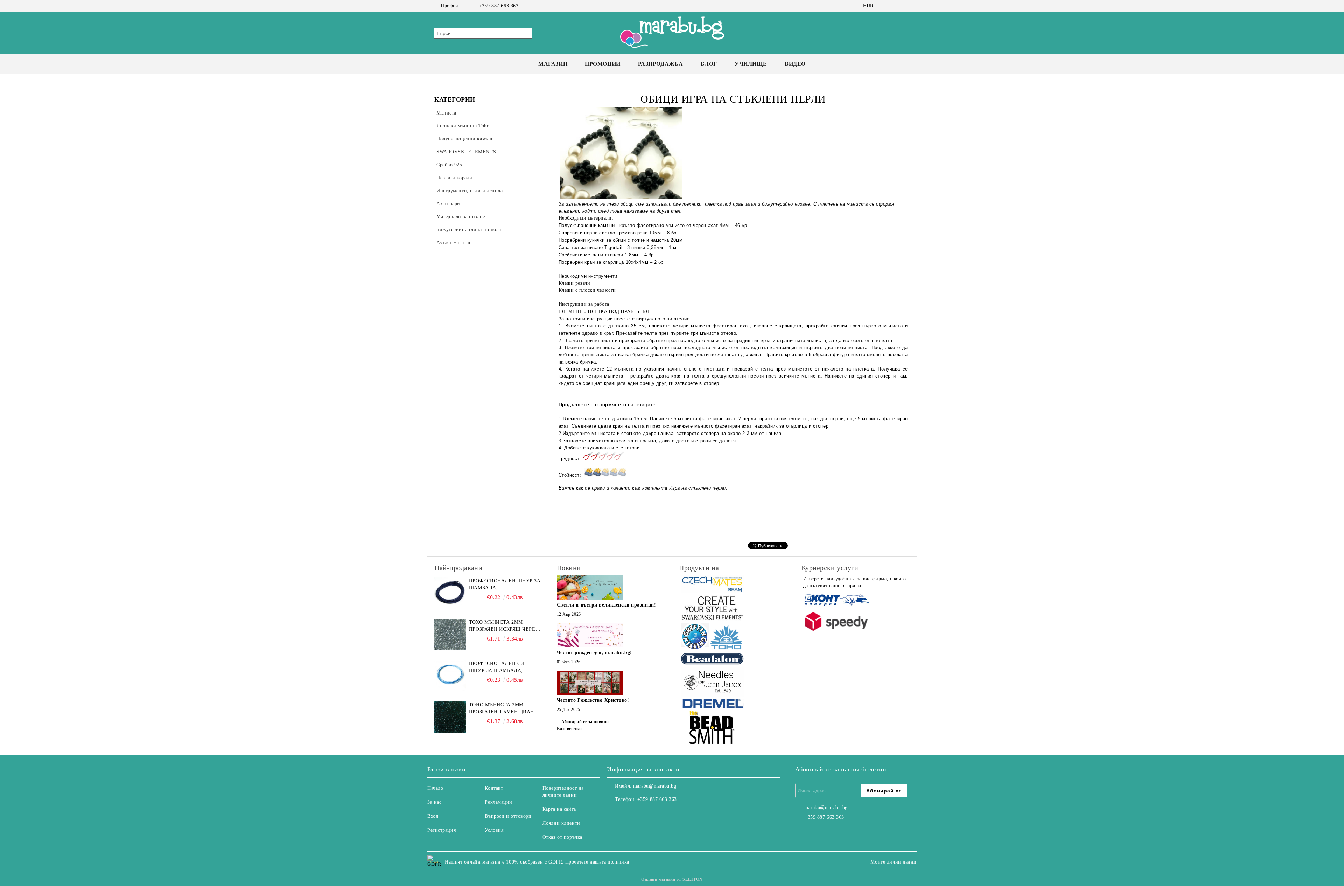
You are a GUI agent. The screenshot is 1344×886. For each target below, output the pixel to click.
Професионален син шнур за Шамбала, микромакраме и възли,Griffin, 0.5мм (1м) (504, 667)
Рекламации (498, 802)
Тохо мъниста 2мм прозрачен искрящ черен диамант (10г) (504, 626)
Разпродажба (660, 64)
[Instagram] (895, 6)
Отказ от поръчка (562, 837)
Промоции (602, 64)
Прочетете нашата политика (597, 862)
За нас (434, 802)
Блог (709, 64)
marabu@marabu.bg (655, 786)
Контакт (494, 788)
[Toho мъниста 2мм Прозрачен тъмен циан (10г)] (450, 717)
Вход (432, 816)
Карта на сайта (559, 809)
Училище (751, 64)
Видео (795, 64)
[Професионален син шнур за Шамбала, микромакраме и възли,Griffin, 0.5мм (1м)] (450, 676)
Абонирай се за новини (585, 721)
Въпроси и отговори (508, 816)
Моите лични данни (893, 862)
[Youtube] (643, 813)
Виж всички (569, 728)
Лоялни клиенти (561, 823)
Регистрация (441, 830)
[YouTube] (906, 6)
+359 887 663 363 (498, 5)
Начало (435, 788)
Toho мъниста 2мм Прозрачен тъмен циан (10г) (501, 708)
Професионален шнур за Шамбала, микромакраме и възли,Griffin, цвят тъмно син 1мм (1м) (505, 584)
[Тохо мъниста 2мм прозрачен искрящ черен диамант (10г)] (450, 634)
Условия (494, 830)
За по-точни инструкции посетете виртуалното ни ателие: (625, 318)
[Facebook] (885, 6)
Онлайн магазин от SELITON (672, 879)
